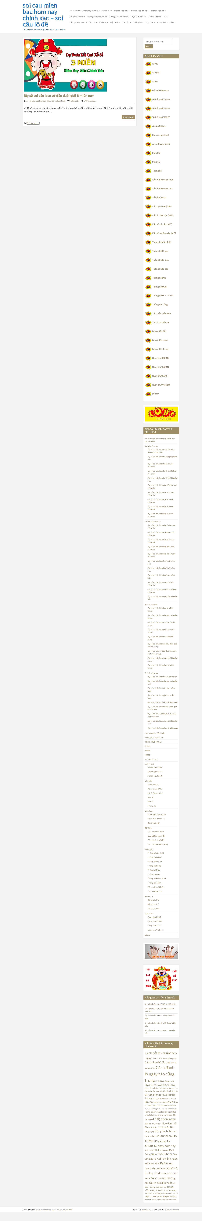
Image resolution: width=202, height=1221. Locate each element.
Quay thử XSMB (160, 358)
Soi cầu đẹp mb (120, 10)
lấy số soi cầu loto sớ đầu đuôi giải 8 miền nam (59, 95)
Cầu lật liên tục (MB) (162, 215)
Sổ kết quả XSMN (161, 108)
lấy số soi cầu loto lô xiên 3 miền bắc (160, 1004)
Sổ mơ (155, 393)
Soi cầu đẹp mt (157, 10)
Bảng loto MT (153, 904)
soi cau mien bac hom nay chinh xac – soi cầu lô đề (43, 14)
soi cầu (163, 1174)
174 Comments (90, 101)
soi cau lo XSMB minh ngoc (161, 1158)
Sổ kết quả (90, 22)
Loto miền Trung (160, 349)
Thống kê (137, 22)
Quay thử (161, 22)
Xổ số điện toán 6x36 (163, 179)
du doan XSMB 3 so (168, 1102)
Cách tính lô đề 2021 (155, 1062)
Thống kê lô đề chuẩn (118, 16)
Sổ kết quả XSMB (161, 99)
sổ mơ (172, 22)
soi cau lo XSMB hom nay (161, 1154)
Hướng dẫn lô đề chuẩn (97, 16)
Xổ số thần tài (159, 197)
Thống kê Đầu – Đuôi (162, 295)
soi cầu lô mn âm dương (160, 1178)
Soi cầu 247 (172, 1173)
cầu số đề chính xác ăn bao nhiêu (167, 1088)
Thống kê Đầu (159, 277)
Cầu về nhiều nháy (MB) (164, 233)
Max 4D (156, 161)
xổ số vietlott (159, 126)
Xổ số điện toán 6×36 (157, 814)
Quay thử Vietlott (161, 384)
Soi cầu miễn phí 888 (158, 1193)
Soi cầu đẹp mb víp (139, 10)
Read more (128, 117)
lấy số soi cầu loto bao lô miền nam (162, 676)
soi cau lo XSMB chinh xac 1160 (159, 1150)
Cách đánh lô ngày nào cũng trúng (160, 1074)
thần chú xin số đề (169, 1199)
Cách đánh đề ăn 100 (162, 1085)
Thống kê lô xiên (160, 259)
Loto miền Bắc (159, 331)
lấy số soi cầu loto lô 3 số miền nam (162, 702)
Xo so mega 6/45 (160, 135)
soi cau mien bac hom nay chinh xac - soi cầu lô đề (45, 101)
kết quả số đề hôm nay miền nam (156, 1115)
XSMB (151, 16)
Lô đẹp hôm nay (163, 1119)
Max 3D (156, 152)
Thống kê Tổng (160, 304)
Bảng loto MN (153, 908)
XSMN (158, 16)
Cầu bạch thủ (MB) (161, 206)
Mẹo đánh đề (169, 1123)
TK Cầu (125, 22)
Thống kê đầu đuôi (161, 242)
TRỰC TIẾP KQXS (138, 16)
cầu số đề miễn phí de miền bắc (155, 1091)
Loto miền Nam (160, 340)
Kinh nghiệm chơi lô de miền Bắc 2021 (164, 1109)
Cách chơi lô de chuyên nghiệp (164, 1058)
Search (149, 46)
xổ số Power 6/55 (161, 144)
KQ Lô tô (149, 22)
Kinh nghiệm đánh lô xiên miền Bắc (160, 1112)
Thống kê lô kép (160, 268)
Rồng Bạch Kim (164, 1131)
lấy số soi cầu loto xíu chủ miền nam (163, 728)
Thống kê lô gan (160, 251)
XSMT (166, 16)
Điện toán (114, 22)
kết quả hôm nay (77, 22)
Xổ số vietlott (153, 784)
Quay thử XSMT (160, 375)
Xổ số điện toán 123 (162, 188)
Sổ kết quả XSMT (161, 117)
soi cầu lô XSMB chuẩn (159, 1182)
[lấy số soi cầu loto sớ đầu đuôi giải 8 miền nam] (65, 65)
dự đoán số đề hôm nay (154, 1105)
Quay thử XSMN (160, 367)
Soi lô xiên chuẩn (155, 1199)
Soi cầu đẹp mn (76, 16)
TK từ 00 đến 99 (160, 322)
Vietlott (102, 22)
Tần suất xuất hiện (161, 313)
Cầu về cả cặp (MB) (162, 224)
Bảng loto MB (153, 900)
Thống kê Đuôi (159, 286)
